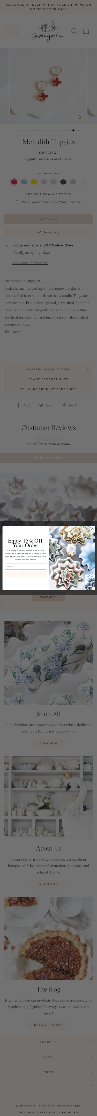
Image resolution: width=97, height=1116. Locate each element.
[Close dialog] (91, 529)
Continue (25, 573)
